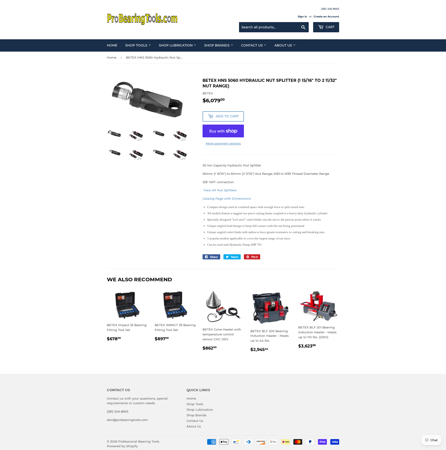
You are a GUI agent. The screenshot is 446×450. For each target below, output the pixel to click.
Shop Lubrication (176, 45)
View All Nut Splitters (220, 190)
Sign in (302, 16)
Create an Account (326, 16)
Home (112, 45)
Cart (329, 27)
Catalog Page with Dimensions (227, 198)
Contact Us (252, 45)
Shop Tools (136, 45)
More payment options (223, 143)
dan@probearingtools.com (127, 420)
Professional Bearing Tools (138, 441)
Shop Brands (217, 45)
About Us (283, 45)
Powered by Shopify (122, 446)
